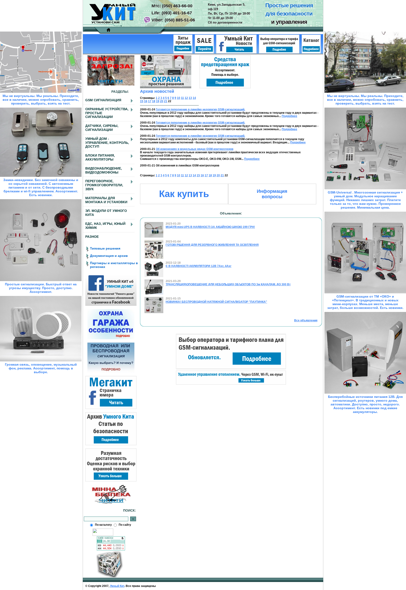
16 (145, 101)
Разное (92, 236)
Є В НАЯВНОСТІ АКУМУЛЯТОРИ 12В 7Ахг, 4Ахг (198, 266)
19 (157, 101)
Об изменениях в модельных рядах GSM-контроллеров (194, 149)
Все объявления (305, 320)
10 (178, 98)
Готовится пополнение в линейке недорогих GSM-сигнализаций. (200, 109)
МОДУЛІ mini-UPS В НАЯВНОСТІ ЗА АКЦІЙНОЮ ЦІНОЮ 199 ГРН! (210, 227)
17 (149, 101)
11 (182, 98)
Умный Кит (117, 586)
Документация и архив (109, 256)
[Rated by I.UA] (103, 535)
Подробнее (289, 116)
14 (194, 98)
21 (165, 101)
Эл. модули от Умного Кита (106, 213)
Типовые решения (105, 248)
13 (190, 98)
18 (153, 101)
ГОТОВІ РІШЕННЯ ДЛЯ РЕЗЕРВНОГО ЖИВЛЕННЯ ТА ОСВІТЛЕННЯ (212, 245)
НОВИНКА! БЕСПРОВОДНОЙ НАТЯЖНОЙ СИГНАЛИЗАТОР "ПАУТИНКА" (216, 301)
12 (186, 98)
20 (161, 101)
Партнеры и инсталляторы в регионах (114, 265)
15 (141, 101)
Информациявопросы (272, 194)
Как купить (184, 194)
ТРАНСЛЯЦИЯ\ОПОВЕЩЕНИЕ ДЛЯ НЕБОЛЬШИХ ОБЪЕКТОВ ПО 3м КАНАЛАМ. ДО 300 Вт (228, 284)
